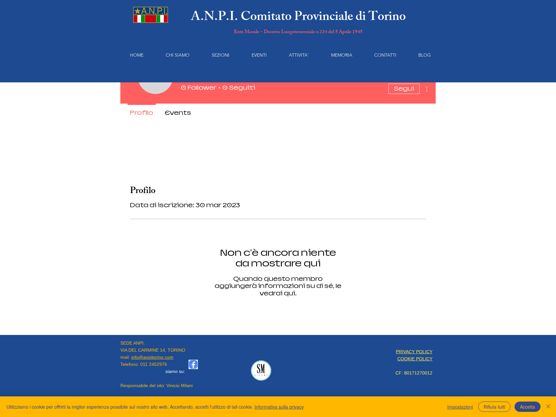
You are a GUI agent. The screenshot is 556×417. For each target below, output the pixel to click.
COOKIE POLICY (414, 358)
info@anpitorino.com (152, 357)
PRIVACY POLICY (414, 351)
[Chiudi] (548, 407)
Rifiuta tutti (494, 406)
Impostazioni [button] (460, 406)
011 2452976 (153, 364)
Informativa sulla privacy (279, 406)
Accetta (527, 406)
